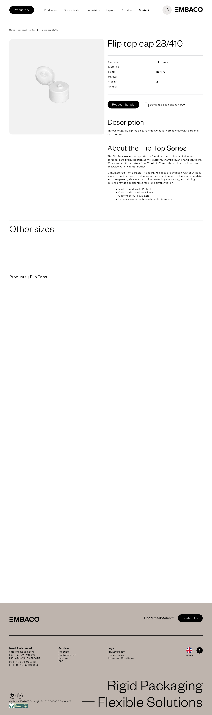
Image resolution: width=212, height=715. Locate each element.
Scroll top (199, 650)
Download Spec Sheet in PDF (167, 105)
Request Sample (123, 105)
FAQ (61, 662)
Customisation (73, 10)
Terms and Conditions (121, 658)
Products (20, 10)
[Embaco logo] (189, 9)
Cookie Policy (116, 655)
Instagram (12, 696)
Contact (144, 10)
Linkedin (20, 696)
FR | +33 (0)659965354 (23, 665)
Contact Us (190, 618)
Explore (110, 10)
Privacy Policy (116, 652)
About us (127, 10)
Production (51, 10)
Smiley (40, 705)
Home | (13, 30)
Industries (94, 10)
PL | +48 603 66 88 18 (22, 662)
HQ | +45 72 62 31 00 (22, 655)
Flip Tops (32, 30)
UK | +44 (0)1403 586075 (24, 659)
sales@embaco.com (21, 652)
